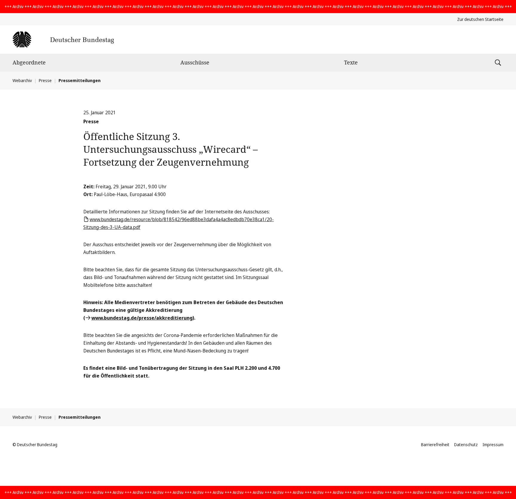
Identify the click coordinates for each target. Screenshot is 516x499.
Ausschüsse (194, 62)
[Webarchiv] (63, 39)
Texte (351, 62)
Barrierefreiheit (435, 444)
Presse (45, 80)
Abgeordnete (29, 62)
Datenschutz (466, 444)
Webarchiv (22, 80)
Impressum (493, 444)
